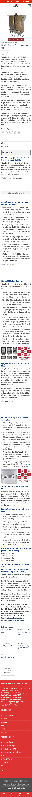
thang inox (4, 732)
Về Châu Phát (5, 766)
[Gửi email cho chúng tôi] (12, 704)
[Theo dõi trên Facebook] (3, 704)
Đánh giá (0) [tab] (4, 147)
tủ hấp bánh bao (12, 42)
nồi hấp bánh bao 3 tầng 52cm (8, 646)
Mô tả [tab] (3, 143)
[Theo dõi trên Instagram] (6, 704)
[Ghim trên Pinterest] (15, 132)
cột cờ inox (4, 719)
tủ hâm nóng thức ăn (7, 715)
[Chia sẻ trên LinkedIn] (19, 132)
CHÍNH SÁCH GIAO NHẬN (8, 746)
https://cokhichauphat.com (15, 618)
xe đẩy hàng (4, 722)
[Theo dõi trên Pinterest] (15, 704)
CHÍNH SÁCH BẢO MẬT (7, 742)
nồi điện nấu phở (5, 729)
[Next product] (3, 53)
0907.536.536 (10, 616)
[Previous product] (6, 53)
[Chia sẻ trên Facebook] (6, 132)
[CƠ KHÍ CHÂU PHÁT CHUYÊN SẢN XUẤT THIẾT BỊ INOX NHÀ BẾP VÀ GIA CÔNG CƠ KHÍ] (16, 6)
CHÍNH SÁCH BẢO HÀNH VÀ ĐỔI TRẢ (11, 752)
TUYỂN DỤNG (5, 762)
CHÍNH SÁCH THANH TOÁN (8, 749)
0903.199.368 (21, 616)
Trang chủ (4, 42)
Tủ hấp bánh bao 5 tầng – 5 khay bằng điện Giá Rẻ (23, 647)
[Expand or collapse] (28, 152)
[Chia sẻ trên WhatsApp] (3, 132)
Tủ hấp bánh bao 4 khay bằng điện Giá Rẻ (8, 671)
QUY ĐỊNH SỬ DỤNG (6, 759)
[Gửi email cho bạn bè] (12, 132)
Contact (3, 756)
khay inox (3, 725)
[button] (2, 5)
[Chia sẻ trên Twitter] (9, 132)
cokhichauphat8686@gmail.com (15, 620)
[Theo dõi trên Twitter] (9, 704)
